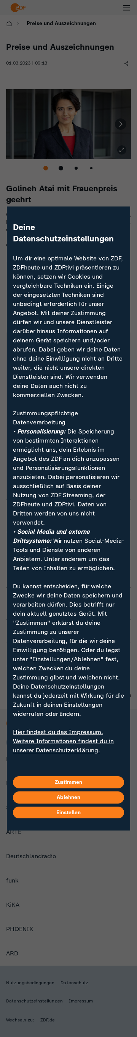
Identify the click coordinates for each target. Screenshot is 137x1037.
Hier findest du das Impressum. (58, 732)
